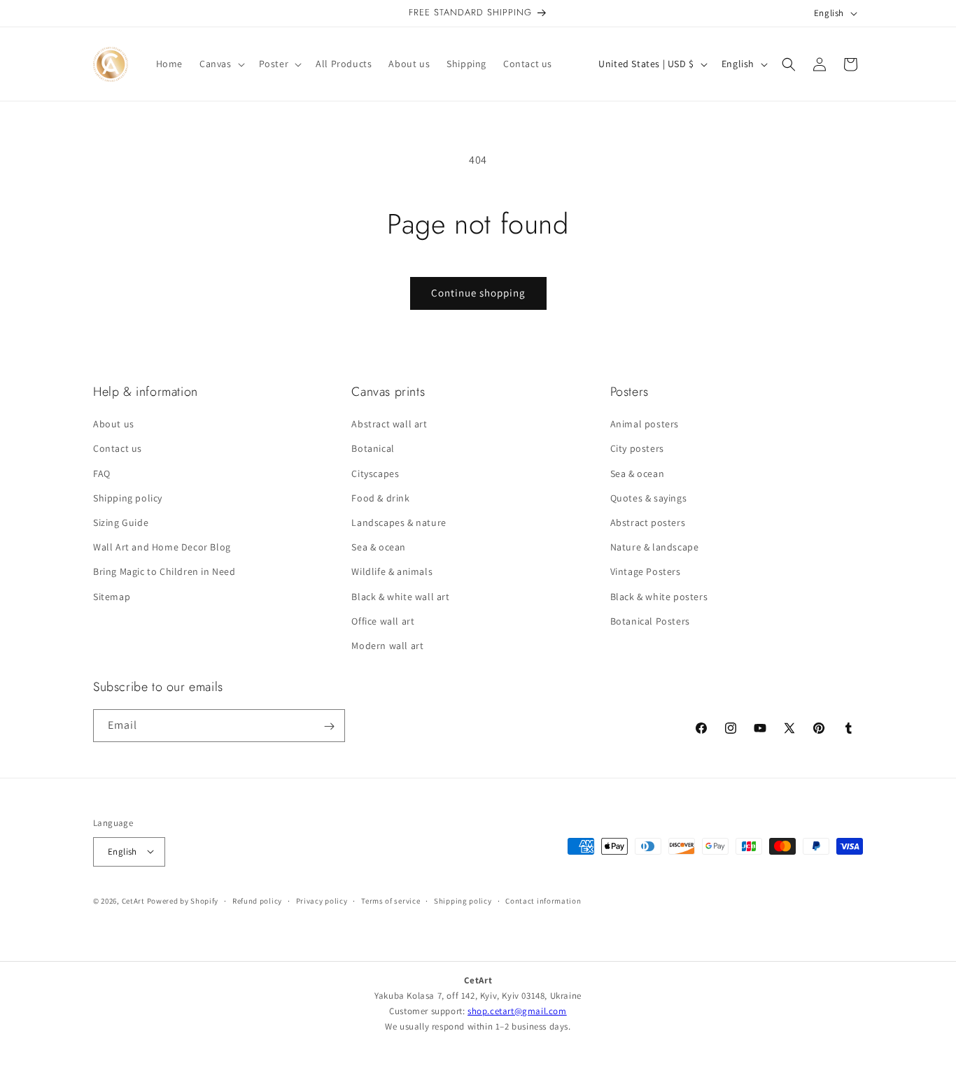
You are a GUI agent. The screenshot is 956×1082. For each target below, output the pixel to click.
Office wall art (382, 621)
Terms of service (390, 900)
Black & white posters (659, 596)
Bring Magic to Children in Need (164, 572)
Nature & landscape (654, 547)
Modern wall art (387, 645)
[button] (221, 63)
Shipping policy (127, 498)
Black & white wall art (400, 596)
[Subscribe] (329, 726)
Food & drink (380, 498)
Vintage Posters (645, 572)
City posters (637, 449)
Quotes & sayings (648, 498)
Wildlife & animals (392, 572)
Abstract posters (648, 522)
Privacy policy (322, 900)
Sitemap (111, 596)
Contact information (543, 900)
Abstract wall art (389, 424)
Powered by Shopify (183, 900)
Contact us (117, 449)
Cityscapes (375, 473)
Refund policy (257, 900)
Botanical (372, 449)
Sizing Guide (120, 522)
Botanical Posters (650, 621)
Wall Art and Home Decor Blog (162, 547)
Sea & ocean (378, 547)
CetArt (133, 900)
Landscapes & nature (398, 522)
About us (113, 424)
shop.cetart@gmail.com (517, 1011)
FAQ (102, 473)
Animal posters (644, 424)
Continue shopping (478, 292)
